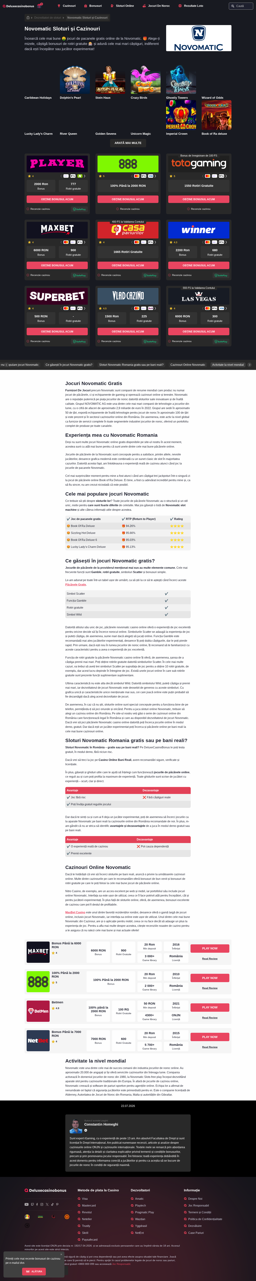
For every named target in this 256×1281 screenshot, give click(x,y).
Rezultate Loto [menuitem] (193, 5)
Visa (85, 1198)
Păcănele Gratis (75, 584)
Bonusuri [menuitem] (95, 5)
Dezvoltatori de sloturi (47, 17)
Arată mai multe (128, 143)
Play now (210, 948)
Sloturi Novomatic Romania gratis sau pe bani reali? (131, 364)
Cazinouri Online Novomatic (187, 364)
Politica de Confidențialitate (205, 1219)
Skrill (85, 1232)
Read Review (210, 958)
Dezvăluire (195, 1225)
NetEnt (139, 1232)
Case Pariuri (196, 1232)
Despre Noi (195, 1198)
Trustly (86, 1225)
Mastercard (89, 1205)
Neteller (87, 1219)
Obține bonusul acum (57, 199)
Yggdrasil (141, 1225)
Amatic (139, 1198)
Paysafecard (90, 1239)
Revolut (87, 1212)
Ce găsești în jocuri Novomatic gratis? (69, 364)
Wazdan (140, 1219)
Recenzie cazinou (40, 209)
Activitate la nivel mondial (228, 364)
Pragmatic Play (144, 1212)
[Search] (232, 6)
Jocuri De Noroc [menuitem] (159, 5)
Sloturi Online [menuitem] (125, 5)
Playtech (140, 1205)
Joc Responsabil (198, 1205)
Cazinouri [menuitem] (69, 5)
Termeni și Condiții (199, 1212)
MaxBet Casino (75, 912)
